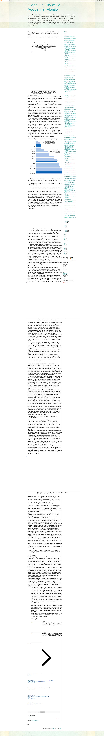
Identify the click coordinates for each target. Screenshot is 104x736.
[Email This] (40, 712)
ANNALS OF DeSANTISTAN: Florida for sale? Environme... (70, 38)
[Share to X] (42, 712)
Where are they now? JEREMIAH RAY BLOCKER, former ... (70, 142)
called (37, 385)
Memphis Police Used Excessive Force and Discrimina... (70, 170)
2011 (64, 248)
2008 (64, 252)
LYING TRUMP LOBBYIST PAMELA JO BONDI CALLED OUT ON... (70, 201)
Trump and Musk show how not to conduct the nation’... (69, 65)
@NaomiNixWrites (61, 635)
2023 (64, 233)
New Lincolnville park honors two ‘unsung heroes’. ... (69, 131)
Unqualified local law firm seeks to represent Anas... (69, 144)
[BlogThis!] (41, 712)
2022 (64, 234)
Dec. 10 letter (46, 496)
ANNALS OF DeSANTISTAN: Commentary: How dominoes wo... (69, 140)
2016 (64, 242)
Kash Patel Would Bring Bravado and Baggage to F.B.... (69, 168)
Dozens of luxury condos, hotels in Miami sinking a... (69, 112)
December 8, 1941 (67, 127)
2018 (64, 239)
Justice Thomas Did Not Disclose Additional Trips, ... (69, 73)
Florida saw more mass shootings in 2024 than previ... (69, 36)
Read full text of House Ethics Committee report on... (68, 63)
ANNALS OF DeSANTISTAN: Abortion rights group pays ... (70, 49)
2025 (64, 32)
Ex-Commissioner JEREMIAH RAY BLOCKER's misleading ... (69, 146)
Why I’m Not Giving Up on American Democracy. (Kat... (69, 185)
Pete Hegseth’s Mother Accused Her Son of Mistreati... (69, 213)
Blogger (60, 728)
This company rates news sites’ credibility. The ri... (69, 59)
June (65, 225)
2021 (64, 235)
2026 (64, 31)
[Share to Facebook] (43, 712)
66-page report (55, 400)
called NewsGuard (39, 567)
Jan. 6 (50, 370)
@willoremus (55, 625)
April (65, 227)
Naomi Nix (35, 95)
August (66, 222)
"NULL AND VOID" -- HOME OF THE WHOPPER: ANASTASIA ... (69, 105)
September (66, 221)
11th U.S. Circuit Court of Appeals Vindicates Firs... (69, 183)
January (66, 231)
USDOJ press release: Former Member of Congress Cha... (70, 69)
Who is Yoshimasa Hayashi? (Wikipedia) (70, 89)
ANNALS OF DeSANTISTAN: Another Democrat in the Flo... (69, 45)
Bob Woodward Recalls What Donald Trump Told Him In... (69, 199)
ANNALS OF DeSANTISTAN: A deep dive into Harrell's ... (69, 75)
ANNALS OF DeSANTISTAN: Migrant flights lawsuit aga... (69, 91)
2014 (64, 244)
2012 (64, 247)
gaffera (54, 728)
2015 (64, 243)
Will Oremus (31, 95)
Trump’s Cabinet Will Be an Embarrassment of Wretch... (68, 166)
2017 (64, 240)
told (44, 235)
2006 (64, 254)
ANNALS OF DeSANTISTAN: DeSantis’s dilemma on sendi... (70, 124)
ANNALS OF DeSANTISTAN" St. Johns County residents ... (70, 164)
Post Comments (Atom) (35, 720)
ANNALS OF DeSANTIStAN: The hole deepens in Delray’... (70, 82)
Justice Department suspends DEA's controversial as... (69, 40)
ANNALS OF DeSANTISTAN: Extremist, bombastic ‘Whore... (70, 137)
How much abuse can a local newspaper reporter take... (68, 77)
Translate (66, 282)
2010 (64, 249)
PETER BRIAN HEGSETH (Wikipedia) (70, 217)
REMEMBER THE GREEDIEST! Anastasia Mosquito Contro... (69, 189)
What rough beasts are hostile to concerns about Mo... (69, 135)
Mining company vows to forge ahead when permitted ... (69, 156)
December (66, 35)
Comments (36, 619)
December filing (41, 426)
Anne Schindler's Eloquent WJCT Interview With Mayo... (69, 187)
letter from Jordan (34, 581)
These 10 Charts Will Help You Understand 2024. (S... (68, 43)
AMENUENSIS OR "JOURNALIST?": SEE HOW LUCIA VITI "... (69, 126)
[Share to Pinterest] (44, 712)
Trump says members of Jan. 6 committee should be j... (68, 148)
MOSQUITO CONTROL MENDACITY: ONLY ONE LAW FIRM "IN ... (69, 129)
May (65, 226)
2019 (64, 238)
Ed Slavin (73, 258)
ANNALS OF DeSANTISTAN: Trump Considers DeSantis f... (69, 181)
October (66, 220)
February (66, 230)
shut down (42, 576)
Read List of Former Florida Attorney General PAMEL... (69, 205)
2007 (64, 253)
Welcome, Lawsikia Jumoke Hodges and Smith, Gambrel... (69, 101)
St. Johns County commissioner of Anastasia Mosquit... (69, 162)
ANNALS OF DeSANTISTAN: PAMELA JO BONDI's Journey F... (70, 174)
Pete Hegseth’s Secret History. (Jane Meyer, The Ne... (69, 191)
